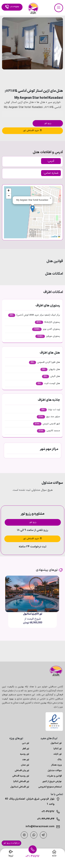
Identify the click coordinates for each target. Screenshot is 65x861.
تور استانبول (56, 743)
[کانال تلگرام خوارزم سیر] (43, 834)
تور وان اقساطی (22, 770)
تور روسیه (24, 754)
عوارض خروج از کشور (52, 781)
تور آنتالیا (58, 748)
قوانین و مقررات (54, 776)
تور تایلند (57, 754)
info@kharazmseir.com (40, 827)
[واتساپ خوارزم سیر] (33, 834)
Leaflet (54, 236)
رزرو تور (47, 123)
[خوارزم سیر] (54, 671)
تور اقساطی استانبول (19, 787)
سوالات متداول (55, 770)
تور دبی (25, 743)
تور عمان (25, 765)
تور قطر (25, 748)
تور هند (25, 759)
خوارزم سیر (54, 102)
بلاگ (59, 759)
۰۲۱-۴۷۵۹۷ (48, 812)
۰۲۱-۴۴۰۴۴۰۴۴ (45, 819)
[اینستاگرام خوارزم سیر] (24, 834)
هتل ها (41, 102)
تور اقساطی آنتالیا (21, 781)
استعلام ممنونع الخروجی (50, 787)
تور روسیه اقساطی (20, 776)
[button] (51, 79)
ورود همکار (56, 765)
